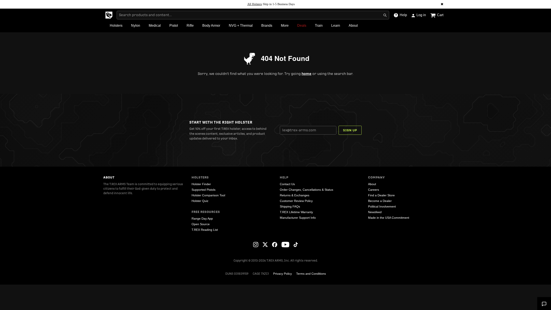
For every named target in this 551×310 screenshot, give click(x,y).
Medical (155, 25)
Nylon (135, 25)
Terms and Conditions (311, 273)
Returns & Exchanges (294, 195)
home (306, 74)
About (353, 25)
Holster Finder (201, 184)
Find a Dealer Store (381, 195)
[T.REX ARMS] (108, 15)
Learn (335, 25)
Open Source (201, 224)
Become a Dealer (380, 201)
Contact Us (287, 184)
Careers (373, 189)
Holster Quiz (200, 201)
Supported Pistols (203, 189)
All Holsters (254, 4)
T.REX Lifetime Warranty (296, 212)
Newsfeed (375, 212)
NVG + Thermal (241, 25)
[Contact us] (544, 303)
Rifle (190, 25)
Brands (266, 25)
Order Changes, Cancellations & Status (306, 189)
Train (319, 25)
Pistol (173, 25)
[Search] (385, 15)
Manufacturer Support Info (298, 217)
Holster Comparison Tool (208, 195)
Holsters (116, 25)
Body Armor (211, 25)
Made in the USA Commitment (388, 217)
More (285, 25)
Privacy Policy (282, 273)
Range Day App (202, 218)
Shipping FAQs (290, 206)
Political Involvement (382, 206)
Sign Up (350, 130)
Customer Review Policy (296, 201)
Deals (301, 25)
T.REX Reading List (205, 229)
